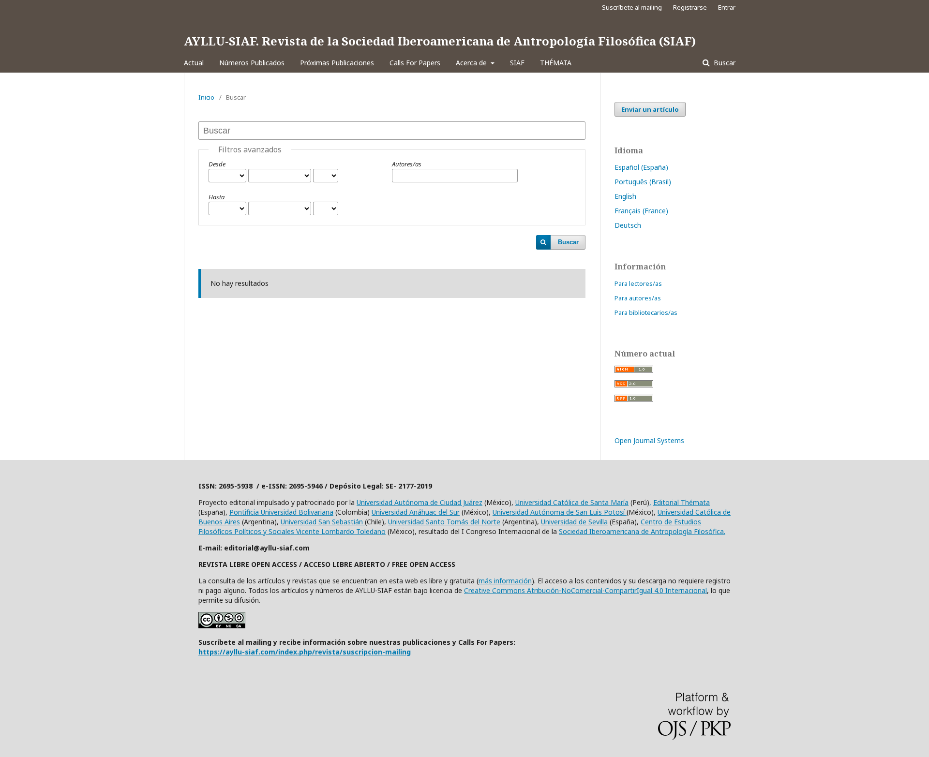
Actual (194, 62)
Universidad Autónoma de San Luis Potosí (560, 512)
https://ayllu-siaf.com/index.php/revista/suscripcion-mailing (304, 651)
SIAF (517, 62)
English (625, 196)
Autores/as (406, 164)
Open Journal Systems (649, 440)
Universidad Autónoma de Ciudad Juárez (419, 502)
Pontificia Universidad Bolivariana (281, 512)
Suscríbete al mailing (632, 7)
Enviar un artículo (650, 109)
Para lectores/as (638, 283)
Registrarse (690, 7)
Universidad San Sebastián (323, 521)
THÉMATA (555, 62)
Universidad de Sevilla (574, 521)
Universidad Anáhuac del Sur (416, 512)
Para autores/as (637, 298)
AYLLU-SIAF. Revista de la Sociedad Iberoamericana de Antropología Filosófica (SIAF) (440, 41)
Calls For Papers (415, 62)
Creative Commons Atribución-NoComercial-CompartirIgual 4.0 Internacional (585, 590)
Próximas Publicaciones (337, 62)
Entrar (726, 7)
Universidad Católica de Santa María (572, 502)
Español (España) (641, 167)
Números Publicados (252, 62)
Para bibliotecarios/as (645, 312)
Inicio (206, 97)
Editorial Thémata (681, 502)
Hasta (217, 197)
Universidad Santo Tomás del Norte (444, 521)
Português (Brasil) (642, 181)
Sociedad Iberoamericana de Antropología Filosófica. (642, 531)
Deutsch (627, 225)
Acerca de (472, 62)
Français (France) (641, 210)
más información (505, 580)
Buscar (723, 62)
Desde (217, 164)
